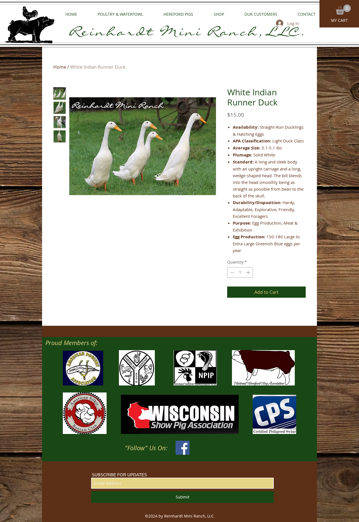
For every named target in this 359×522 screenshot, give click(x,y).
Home (59, 67)
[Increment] (248, 272)
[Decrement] (231, 272)
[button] (343, 9)
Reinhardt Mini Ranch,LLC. (188, 34)
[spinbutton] (240, 272)
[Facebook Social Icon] (183, 448)
